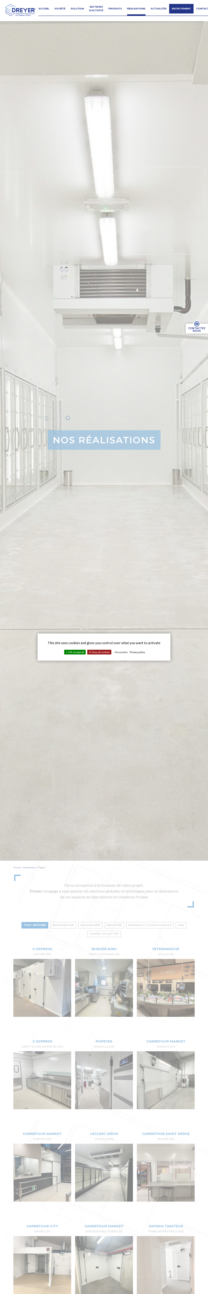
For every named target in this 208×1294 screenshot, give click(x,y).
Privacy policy (137, 652)
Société (59, 8)
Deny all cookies (100, 652)
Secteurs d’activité (96, 8)
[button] (20, 10)
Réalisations (136, 8)
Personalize (121, 652)
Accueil (44, 8)
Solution (77, 8)
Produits (115, 8)
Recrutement (181, 8)
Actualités (159, 8)
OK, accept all (76, 652)
